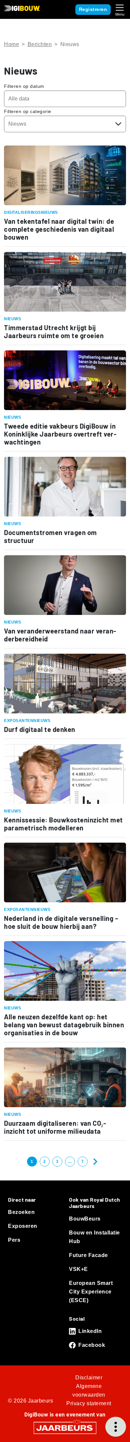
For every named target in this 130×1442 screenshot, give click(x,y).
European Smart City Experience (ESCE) (91, 1291)
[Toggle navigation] (119, 9)
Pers (14, 1240)
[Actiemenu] (115, 1427)
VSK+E (78, 1269)
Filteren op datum (24, 86)
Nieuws (69, 44)
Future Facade (88, 1255)
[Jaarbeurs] (65, 1427)
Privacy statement (88, 1403)
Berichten (40, 44)
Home (11, 44)
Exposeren (22, 1226)
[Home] (22, 8)
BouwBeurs (85, 1219)
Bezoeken (21, 1212)
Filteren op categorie (27, 111)
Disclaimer (88, 1377)
